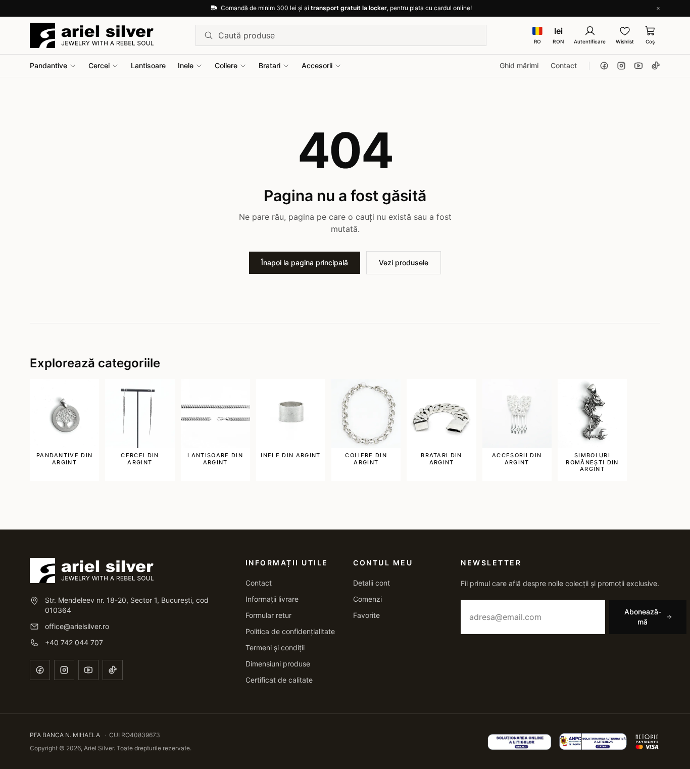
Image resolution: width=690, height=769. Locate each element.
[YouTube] (638, 65)
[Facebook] (604, 65)
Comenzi (367, 599)
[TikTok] (655, 65)
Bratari (269, 65)
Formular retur (268, 615)
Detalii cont (371, 583)
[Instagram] (621, 65)
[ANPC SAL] (519, 742)
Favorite (366, 615)
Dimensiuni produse (277, 663)
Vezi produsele (403, 262)
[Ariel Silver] (92, 35)
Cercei (99, 65)
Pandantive (48, 65)
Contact (564, 65)
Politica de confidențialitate (290, 631)
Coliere (226, 65)
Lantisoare (148, 65)
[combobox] (348, 35)
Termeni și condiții (275, 647)
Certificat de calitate (279, 680)
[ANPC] (593, 742)
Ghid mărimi (519, 65)
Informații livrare (272, 599)
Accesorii (317, 65)
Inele (185, 65)
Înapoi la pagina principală (304, 262)
